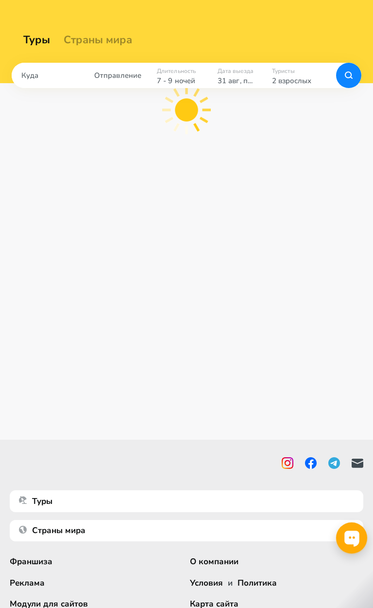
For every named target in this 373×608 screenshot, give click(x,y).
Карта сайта (214, 604)
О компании (214, 561)
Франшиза (31, 561)
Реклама (27, 583)
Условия (206, 583)
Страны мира (98, 40)
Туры (36, 40)
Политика (257, 583)
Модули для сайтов (49, 604)
